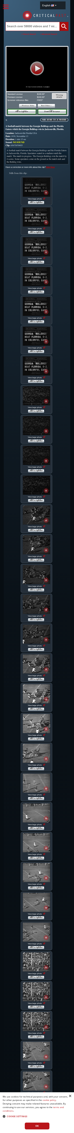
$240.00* (41, 97)
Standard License (15, 94)
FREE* (40, 100)
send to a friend (56, 120)
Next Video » (46, 106)
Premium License (14, 97)
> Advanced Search (48, 34)
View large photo (35, 199)
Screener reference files (17, 100)
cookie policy (49, 1100)
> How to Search (28, 34)
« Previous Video (27, 106)
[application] (37, 69)
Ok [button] (37, 1125)
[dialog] (37, 1112)
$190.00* (41, 94)
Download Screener (52, 112)
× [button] (70, 1096)
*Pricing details (59, 96)
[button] (37, 68)
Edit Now (50, 167)
